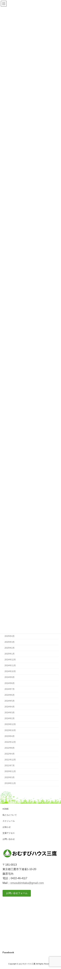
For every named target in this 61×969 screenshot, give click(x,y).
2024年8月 (10, 683)
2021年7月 (10, 765)
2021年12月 (10, 760)
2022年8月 (10, 748)
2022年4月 (10, 754)
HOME (6, 809)
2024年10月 (10, 671)
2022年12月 (10, 742)
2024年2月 (10, 718)
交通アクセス (9, 833)
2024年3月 (10, 712)
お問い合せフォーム (16, 893)
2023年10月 (10, 730)
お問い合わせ (9, 839)
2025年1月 (10, 654)
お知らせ (7, 827)
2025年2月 (10, 648)
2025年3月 (10, 642)
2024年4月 (10, 707)
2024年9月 (10, 677)
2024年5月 (10, 701)
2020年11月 (10, 771)
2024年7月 (10, 689)
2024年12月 (10, 659)
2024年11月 (10, 665)
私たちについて (10, 815)
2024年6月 (10, 695)
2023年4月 (10, 736)
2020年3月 (10, 777)
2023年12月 (10, 724)
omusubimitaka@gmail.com (27, 882)
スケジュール (9, 821)
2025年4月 (10, 636)
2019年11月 (10, 783)
